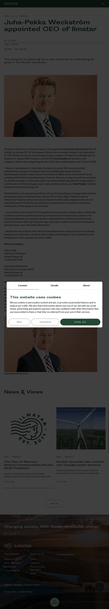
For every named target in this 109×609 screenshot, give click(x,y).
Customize (45, 322)
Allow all (80, 322)
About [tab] (86, 285)
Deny (19, 322)
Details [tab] (54, 285)
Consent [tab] (22, 285)
